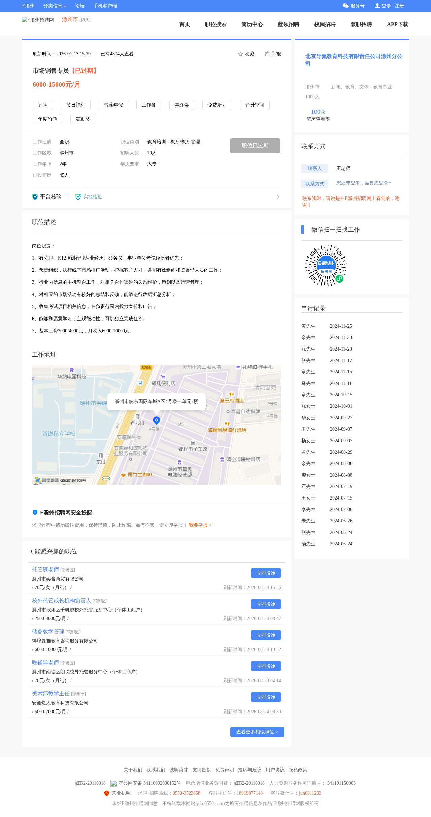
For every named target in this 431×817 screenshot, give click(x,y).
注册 (399, 5)
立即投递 (266, 573)
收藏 (248, 53)
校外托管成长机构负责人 (69, 600)
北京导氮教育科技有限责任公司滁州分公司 (353, 60)
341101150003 (341, 783)
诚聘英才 (178, 770)
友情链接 (201, 770)
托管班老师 (53, 569)
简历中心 (252, 24)
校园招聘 (325, 24)
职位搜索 (216, 24)
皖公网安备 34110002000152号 (150, 783)
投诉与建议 (250, 770)
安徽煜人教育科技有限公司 (60, 702)
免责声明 (224, 770)
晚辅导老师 (53, 662)
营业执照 (121, 793)
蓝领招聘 (288, 24)
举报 (275, 53)
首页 (184, 24)
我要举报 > (200, 525)
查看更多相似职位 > (257, 731)
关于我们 (133, 770)
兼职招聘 (361, 24)
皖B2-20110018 (90, 783)
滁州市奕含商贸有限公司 (58, 578)
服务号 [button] (358, 5)
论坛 (80, 5)
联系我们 (155, 770)
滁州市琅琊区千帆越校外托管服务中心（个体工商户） (88, 609)
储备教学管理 (56, 631)
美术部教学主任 (59, 693)
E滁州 (28, 5)
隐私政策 (298, 770)
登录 (386, 5)
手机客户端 (105, 5)
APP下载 (397, 24)
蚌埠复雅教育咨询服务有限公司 (65, 640)
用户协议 (275, 770)
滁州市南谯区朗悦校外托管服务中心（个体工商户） (86, 671)
